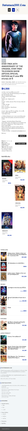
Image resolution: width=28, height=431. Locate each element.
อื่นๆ (3, 407)
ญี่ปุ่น (4, 405)
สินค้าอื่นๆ (4, 423)
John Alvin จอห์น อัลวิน (6, 392)
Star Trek (6, 146)
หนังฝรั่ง (13, 82)
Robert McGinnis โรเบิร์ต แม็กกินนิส (8, 395)
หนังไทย (16, 178)
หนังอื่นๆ (4, 416)
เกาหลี (4, 409)
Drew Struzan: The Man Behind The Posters (10, 389)
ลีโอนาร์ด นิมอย (7, 148)
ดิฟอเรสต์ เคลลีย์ (7, 148)
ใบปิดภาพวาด (9, 150)
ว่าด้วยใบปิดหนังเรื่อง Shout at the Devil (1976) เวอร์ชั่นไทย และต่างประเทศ (14, 386)
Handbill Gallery (5, 403)
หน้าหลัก (3, 82)
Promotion (4, 421)
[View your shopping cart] (13, 10)
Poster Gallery (8, 82)
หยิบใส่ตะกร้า (22, 136)
